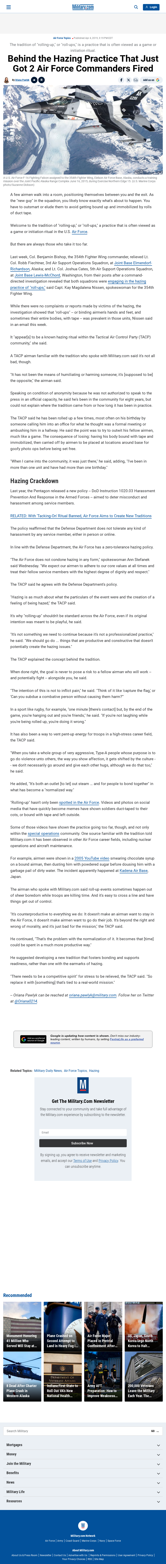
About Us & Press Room (24, 1555)
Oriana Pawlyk (22, 80)
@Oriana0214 (26, 1001)
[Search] (136, 7)
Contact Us (60, 1555)
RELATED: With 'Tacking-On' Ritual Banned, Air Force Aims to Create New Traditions (81, 516)
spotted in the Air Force (79, 802)
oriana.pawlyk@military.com (92, 995)
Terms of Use (82, 1160)
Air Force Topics (62, 38)
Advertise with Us (78, 1555)
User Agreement (126, 1555)
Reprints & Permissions (102, 1555)
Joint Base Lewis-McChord (37, 275)
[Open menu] (8, 7)
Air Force (79, 231)
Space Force (114, 1540)
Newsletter (45, 1555)
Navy (102, 1540)
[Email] (136, 80)
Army (60, 1540)
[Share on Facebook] (121, 80)
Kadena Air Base (134, 870)
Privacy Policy (108, 1160)
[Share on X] (128, 80)
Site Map (99, 1559)
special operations (43, 833)
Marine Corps (89, 1540)
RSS (90, 1559)
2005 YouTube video (91, 858)
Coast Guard (72, 1540)
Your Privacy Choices (73, 1559)
